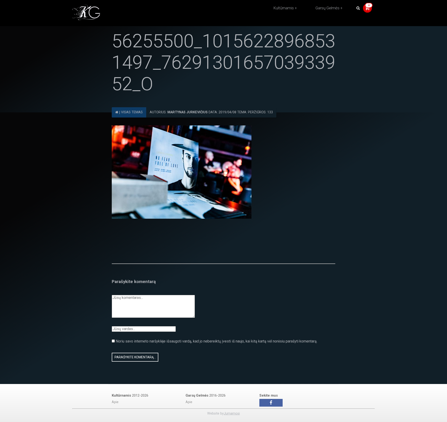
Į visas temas (130, 112)
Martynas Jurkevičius (187, 112)
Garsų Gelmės (327, 8)
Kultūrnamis (283, 8)
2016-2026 (206, 395)
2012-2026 (130, 395)
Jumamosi (232, 413)
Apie (115, 402)
